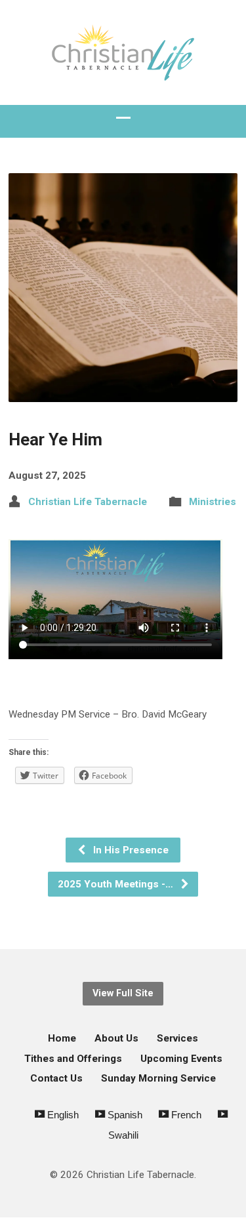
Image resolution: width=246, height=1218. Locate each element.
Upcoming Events (181, 1059)
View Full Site (123, 993)
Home (62, 1038)
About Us (116, 1038)
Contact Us (56, 1078)
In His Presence (130, 850)
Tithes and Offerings (73, 1059)
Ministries (212, 502)
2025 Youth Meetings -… (117, 884)
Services (177, 1038)
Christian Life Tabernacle (87, 502)
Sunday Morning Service (158, 1078)
